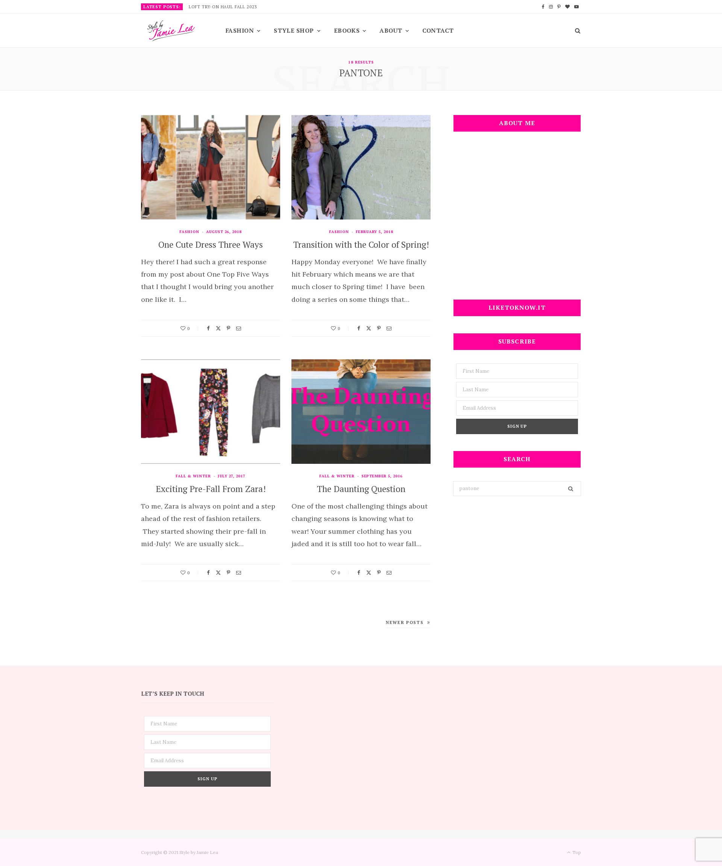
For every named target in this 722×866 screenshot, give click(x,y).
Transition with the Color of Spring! (361, 244)
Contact (438, 30)
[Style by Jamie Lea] (171, 31)
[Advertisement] (517, 220)
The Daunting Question (361, 489)
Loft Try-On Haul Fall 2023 (223, 6)
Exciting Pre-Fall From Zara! (211, 489)
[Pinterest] (228, 328)
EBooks (347, 30)
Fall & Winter (193, 476)
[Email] (238, 328)
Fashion (240, 30)
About (390, 30)
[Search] (575, 30)
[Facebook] (208, 328)
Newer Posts (404, 622)
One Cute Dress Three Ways (210, 244)
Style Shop (294, 30)
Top (576, 852)
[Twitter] (218, 328)
